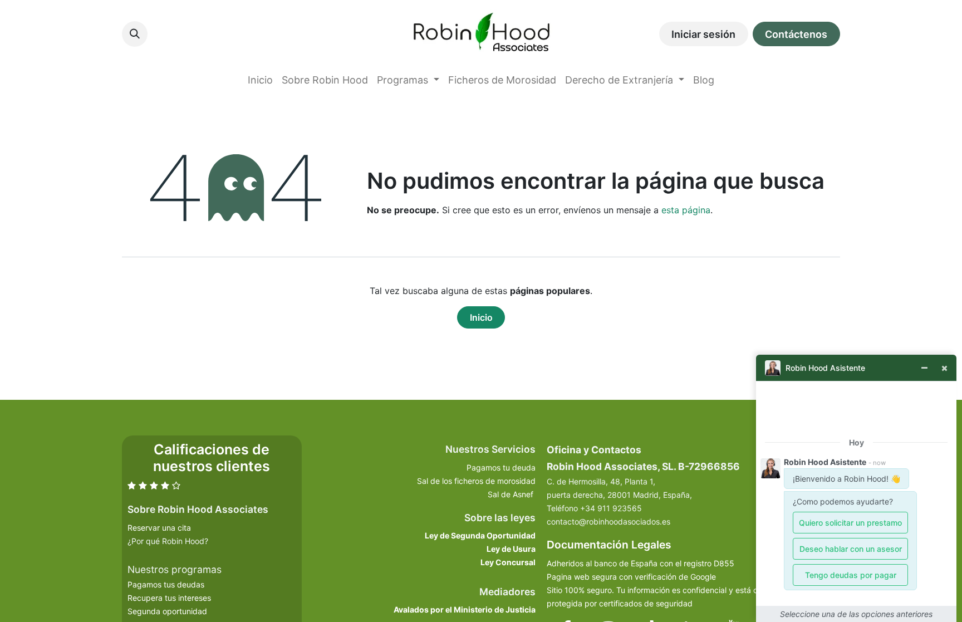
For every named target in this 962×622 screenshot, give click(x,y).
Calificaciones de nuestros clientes (211, 457)
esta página (685, 210)
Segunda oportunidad (167, 611)
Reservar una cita (159, 527)
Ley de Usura (511, 549)
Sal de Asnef (512, 494)
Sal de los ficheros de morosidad (476, 481)
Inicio (481, 317)
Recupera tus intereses (169, 598)
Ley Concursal (508, 562)
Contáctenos (796, 34)
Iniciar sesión (703, 34)
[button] (135, 34)
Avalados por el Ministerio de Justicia (465, 609)
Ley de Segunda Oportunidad (480, 535)
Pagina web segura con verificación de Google (631, 576)
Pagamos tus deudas (165, 584)
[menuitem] (260, 80)
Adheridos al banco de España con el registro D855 (640, 563)
